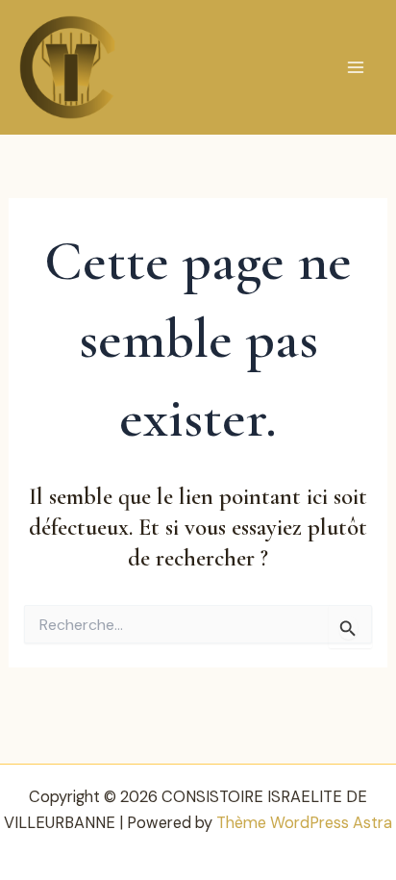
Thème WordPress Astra (304, 823)
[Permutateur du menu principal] (355, 67)
